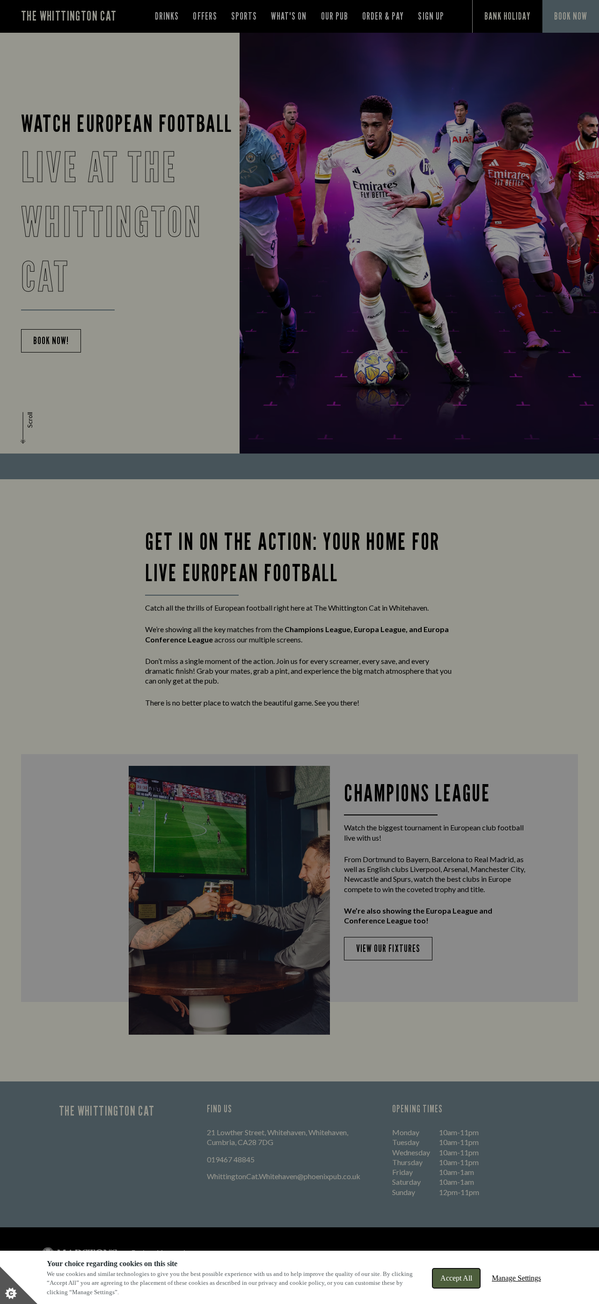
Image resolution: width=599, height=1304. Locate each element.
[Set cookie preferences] (18, 1285)
